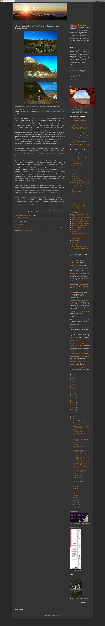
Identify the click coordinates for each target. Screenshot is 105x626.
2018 (73, 395)
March (75, 502)
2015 (73, 402)
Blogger (59, 615)
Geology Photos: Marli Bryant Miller (80, 135)
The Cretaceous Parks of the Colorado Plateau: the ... (79, 430)
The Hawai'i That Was (75, 273)
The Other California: (75, 259)
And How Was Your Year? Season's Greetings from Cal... (81, 427)
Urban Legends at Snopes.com (79, 246)
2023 (73, 384)
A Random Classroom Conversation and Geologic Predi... (81, 423)
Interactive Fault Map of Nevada (79, 225)
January (75, 507)
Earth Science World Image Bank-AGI (81, 132)
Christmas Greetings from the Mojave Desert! (80, 443)
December (75, 420)
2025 (73, 379)
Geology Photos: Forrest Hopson (79, 134)
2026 (73, 377)
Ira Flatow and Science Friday (79, 233)
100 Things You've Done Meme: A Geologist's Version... (81, 454)
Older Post (62, 227)
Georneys (74, 167)
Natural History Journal (77, 180)
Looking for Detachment (77, 171)
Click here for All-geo (75, 70)
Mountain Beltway (76, 176)
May (74, 498)
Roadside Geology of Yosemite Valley (80, 209)
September (76, 488)
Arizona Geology (76, 154)
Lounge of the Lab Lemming (78, 173)
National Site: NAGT (77, 178)
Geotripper (26, 8)
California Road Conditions (78, 227)
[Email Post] (35, 215)
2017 (73, 398)
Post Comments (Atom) (27, 230)
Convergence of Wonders (77, 320)
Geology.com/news (76, 165)
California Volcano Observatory (79, 156)
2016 (73, 400)
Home (40, 227)
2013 (73, 407)
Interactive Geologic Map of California (81, 217)
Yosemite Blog (75, 195)
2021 (73, 388)
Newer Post (18, 227)
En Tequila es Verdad (76, 159)
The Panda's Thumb (76, 191)
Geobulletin (73, 75)
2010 (73, 414)
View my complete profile (76, 44)
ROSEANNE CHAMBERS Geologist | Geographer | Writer (81, 183)
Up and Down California (77, 193)
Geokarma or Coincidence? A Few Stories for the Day (81, 464)
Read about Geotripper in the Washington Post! (78, 237)
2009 (73, 416)
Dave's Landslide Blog (45, 122)
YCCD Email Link (76, 203)
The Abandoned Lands (75, 327)
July (74, 493)
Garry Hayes (82, 25)
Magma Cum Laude (76, 174)
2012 (73, 409)
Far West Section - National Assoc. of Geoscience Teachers (80, 162)
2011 (73, 411)
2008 (73, 418)
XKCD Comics (75, 242)
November (76, 484)
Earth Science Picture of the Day (79, 157)
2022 (73, 386)
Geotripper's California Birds (78, 205)
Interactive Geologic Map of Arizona (80, 223)
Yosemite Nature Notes (77, 197)
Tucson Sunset (76, 437)
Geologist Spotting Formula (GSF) (81, 461)
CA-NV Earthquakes (76, 207)
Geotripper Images (76, 118)
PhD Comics (74, 235)
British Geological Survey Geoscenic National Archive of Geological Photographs (80, 129)
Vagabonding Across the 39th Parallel (78, 312)
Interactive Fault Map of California (80, 219)
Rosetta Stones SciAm (77, 185)
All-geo (72, 79)
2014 (73, 404)
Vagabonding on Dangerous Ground (78, 283)
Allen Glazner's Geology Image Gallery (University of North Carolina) (81, 121)
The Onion (74, 244)
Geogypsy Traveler (76, 229)
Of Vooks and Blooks (77, 367)
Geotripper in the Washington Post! (80, 248)
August (75, 491)
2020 (73, 391)
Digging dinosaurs (23, 217)
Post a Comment (21, 224)
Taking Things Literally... (79, 477)
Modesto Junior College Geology (79, 221)
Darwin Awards (75, 240)
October (75, 486)
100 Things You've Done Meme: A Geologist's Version (81, 458)
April (74, 500)
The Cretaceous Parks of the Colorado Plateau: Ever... (79, 471)
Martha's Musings (76, 231)
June (74, 495)
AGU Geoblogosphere (77, 152)
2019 (73, 393)
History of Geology (76, 169)
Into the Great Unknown (75, 265)
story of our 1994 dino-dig (30, 106)
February (75, 504)
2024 (73, 381)
